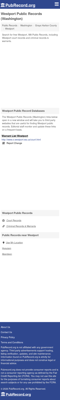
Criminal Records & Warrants (21, 226)
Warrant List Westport (15, 136)
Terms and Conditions (12, 342)
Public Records (9, 25)
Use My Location (14, 242)
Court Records (13, 220)
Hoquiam (6, 248)
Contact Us (6, 332)
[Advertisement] (30, 74)
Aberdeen (7, 254)
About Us (5, 327)
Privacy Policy (8, 337)
